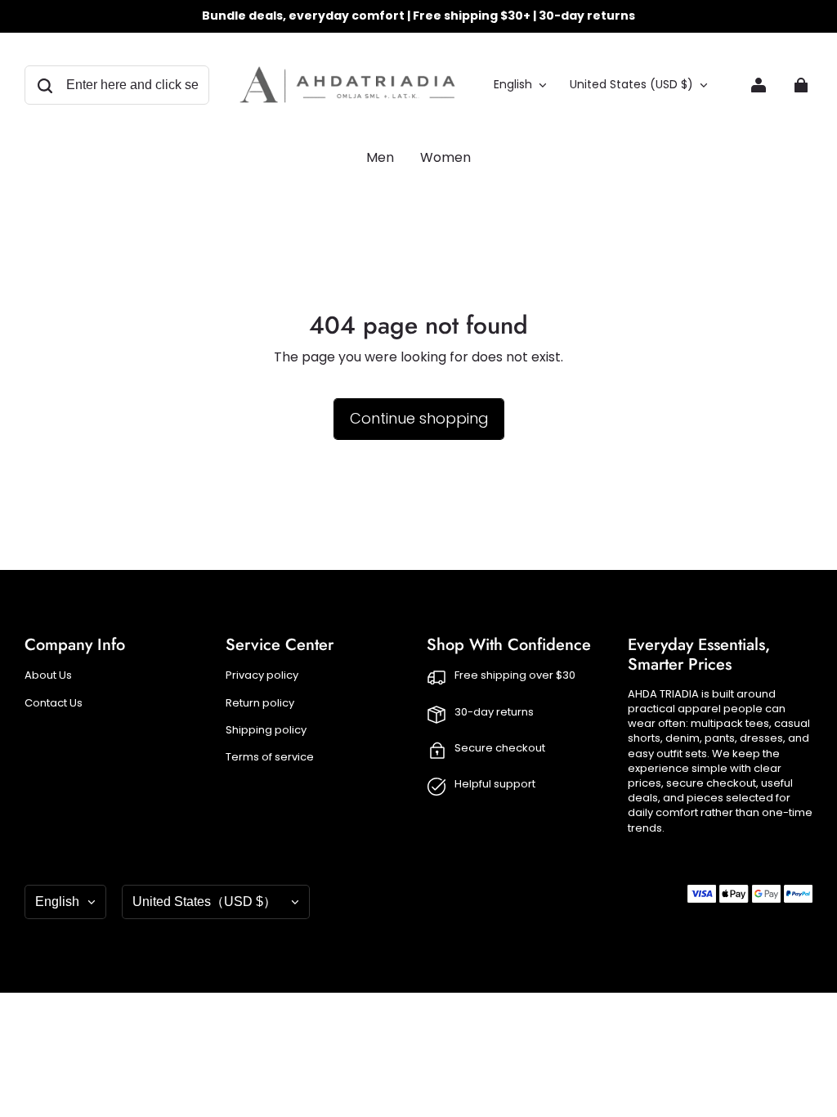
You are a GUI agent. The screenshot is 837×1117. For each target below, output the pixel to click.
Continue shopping (419, 418)
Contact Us (54, 703)
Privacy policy (262, 675)
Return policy (260, 703)
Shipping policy (266, 730)
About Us (48, 675)
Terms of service (270, 757)
